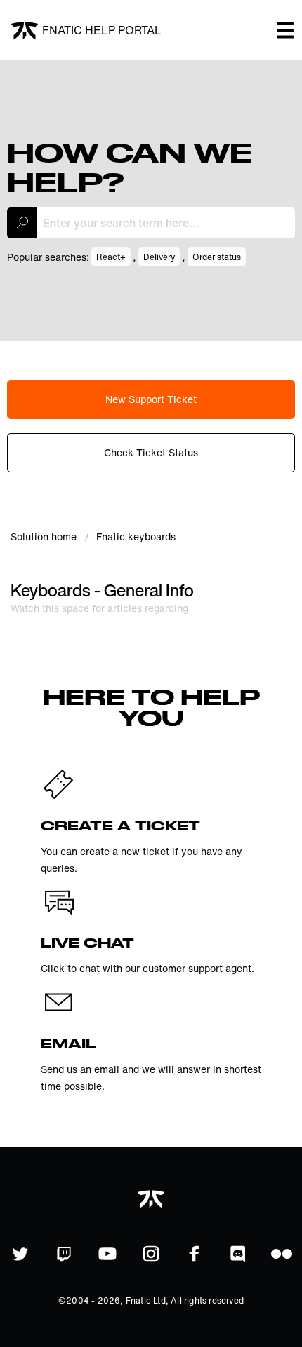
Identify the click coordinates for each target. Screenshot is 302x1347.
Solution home (45, 536)
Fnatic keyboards (136, 536)
